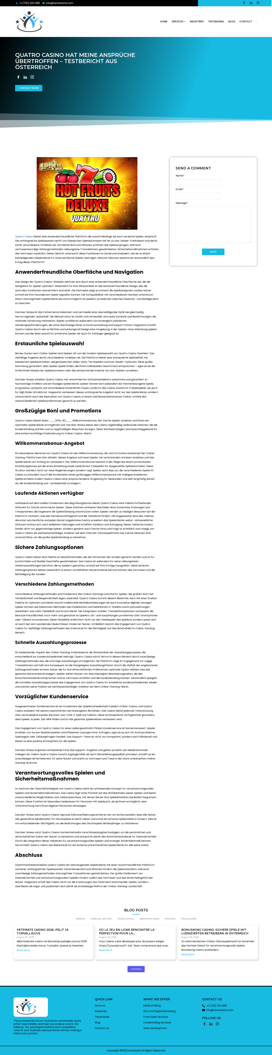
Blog (231, 21)
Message (182, 203)
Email (180, 189)
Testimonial (216, 21)
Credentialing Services (157, 1022)
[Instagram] (258, 3)
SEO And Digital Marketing (159, 1011)
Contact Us (102, 1028)
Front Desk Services (155, 1017)
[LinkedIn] (251, 3)
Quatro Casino (24, 236)
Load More (136, 969)
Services (177, 21)
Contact (245, 21)
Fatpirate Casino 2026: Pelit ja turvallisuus (42, 931)
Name (180, 175)
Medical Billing (152, 1005)
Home (163, 21)
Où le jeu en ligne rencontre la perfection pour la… (126, 931)
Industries (197, 21)
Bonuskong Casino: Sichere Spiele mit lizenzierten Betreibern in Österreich (214, 931)
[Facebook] (244, 3)
